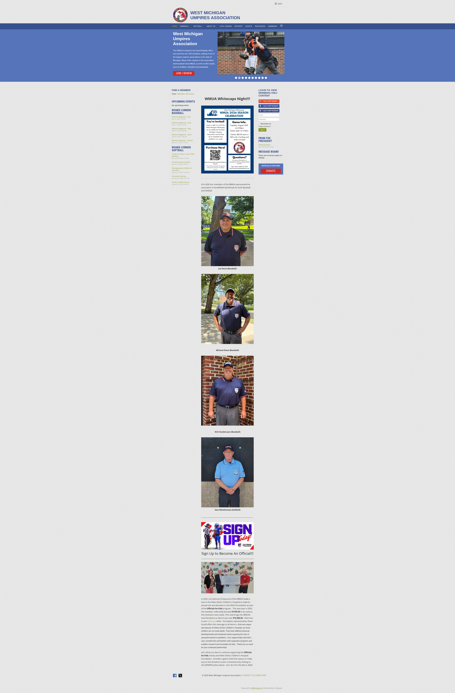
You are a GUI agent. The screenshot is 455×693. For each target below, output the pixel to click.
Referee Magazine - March (182, 140)
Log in (280, 3)
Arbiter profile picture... (181, 182)
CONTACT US (248, 675)
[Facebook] (175, 676)
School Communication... (181, 162)
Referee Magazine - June (181, 123)
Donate (271, 171)
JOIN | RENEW (184, 73)
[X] (180, 676)
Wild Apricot (257, 688)
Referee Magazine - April (181, 134)
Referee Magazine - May (181, 128)
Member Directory (185, 94)
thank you (211, 621)
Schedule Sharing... (179, 176)
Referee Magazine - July (181, 117)
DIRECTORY (261, 675)
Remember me (266, 124)
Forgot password (265, 126)
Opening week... (265, 145)
